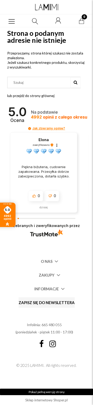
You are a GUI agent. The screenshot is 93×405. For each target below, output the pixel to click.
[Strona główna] (46, 7)
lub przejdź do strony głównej (31, 95)
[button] (12, 20)
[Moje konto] (58, 20)
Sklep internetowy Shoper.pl (46, 400)
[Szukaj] (75, 82)
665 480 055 (52, 324)
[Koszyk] (81, 20)
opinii (59, 117)
